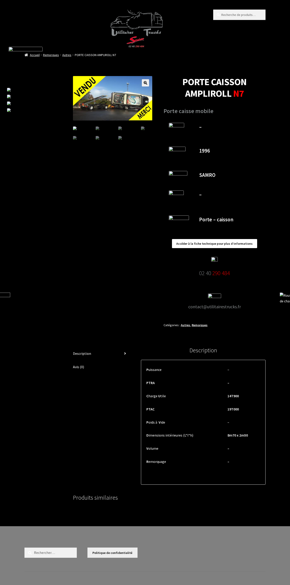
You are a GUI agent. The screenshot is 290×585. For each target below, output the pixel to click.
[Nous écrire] (27, 110)
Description (82, 353)
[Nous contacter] (29, 96)
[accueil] (30, 89)
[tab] (101, 353)
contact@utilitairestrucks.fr (214, 306)
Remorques (51, 55)
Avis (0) (78, 367)
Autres (66, 55)
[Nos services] (28, 103)
